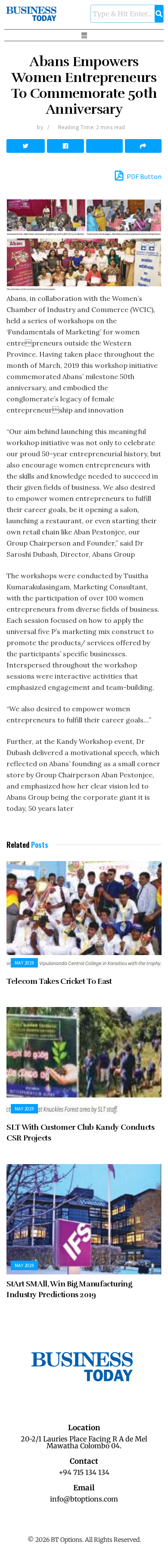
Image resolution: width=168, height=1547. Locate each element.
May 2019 (24, 963)
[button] (84, 35)
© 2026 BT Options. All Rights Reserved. (84, 1540)
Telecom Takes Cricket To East (59, 981)
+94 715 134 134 (84, 1472)
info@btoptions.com (84, 1499)
